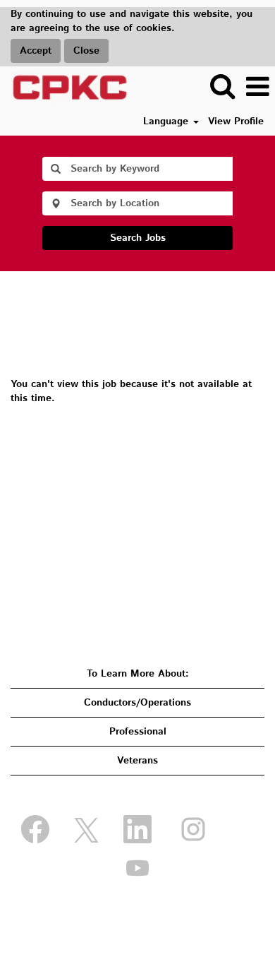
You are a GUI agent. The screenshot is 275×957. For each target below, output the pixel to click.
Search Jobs (138, 238)
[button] (257, 86)
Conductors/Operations (137, 703)
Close (86, 51)
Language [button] (167, 121)
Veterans (137, 761)
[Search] (222, 86)
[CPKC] (65, 87)
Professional (137, 732)
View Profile (236, 121)
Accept (35, 51)
